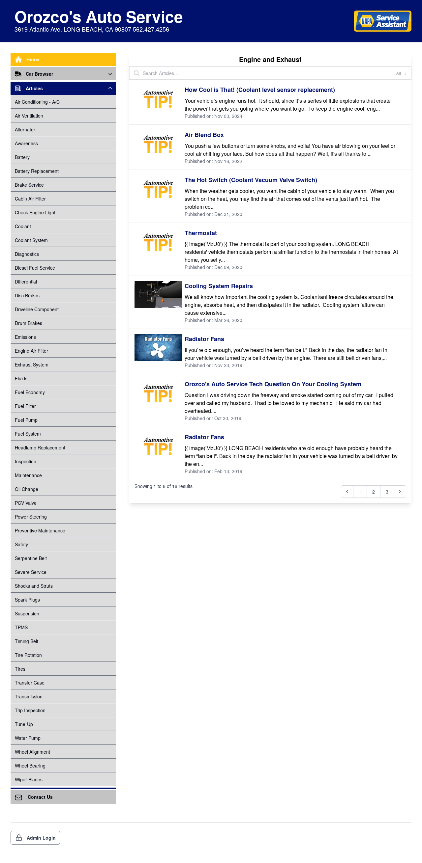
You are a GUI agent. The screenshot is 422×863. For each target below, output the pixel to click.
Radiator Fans (204, 339)
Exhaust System (31, 364)
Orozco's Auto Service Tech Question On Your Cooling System (273, 384)
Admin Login (41, 837)
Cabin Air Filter (30, 198)
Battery (22, 157)
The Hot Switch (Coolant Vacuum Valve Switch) (251, 179)
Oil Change (26, 489)
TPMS (21, 627)
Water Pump (28, 738)
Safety (21, 544)
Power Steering (31, 516)
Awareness (26, 143)
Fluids (21, 378)
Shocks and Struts (34, 585)
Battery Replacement (37, 171)
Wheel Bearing (30, 765)
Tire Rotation (28, 655)
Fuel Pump (26, 420)
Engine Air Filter (31, 350)
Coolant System (31, 240)
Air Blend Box (204, 134)
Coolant (23, 226)
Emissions (25, 337)
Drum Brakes (28, 323)
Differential (26, 281)
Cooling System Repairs (219, 286)
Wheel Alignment (32, 751)
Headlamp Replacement (40, 447)
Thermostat (201, 233)
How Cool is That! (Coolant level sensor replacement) (260, 89)
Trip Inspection (30, 710)
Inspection (25, 461)
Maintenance (28, 475)
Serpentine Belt (31, 558)
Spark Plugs (27, 599)
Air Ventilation (29, 115)
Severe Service (30, 572)
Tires (20, 668)
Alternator (25, 129)
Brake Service (29, 184)
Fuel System (28, 433)
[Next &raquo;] (400, 491)
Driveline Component (37, 309)
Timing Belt (26, 641)
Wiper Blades (29, 779)
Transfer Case (30, 682)
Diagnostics (27, 254)
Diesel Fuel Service (35, 267)
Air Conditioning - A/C (37, 101)
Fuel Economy (30, 392)
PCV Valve (26, 502)
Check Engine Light (35, 212)
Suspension (27, 613)
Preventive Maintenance (40, 530)
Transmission (29, 696)
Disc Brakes (27, 295)
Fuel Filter (25, 406)
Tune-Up (24, 724)
